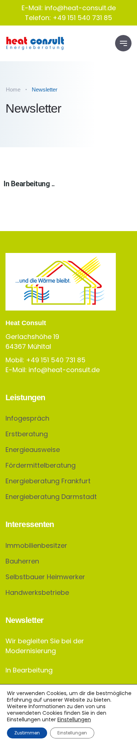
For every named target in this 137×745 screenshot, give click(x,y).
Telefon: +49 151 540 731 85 (68, 17)
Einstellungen (74, 719)
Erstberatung (26, 433)
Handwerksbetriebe (37, 592)
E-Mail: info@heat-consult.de (69, 7)
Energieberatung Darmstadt (51, 496)
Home (13, 89)
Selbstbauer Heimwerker (45, 576)
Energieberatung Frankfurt (48, 480)
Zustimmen (27, 733)
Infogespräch (27, 418)
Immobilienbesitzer (36, 545)
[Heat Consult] (35, 43)
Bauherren (22, 561)
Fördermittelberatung (40, 465)
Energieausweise (32, 449)
